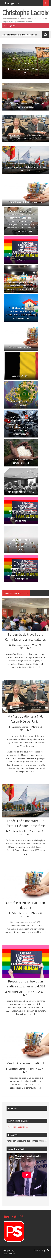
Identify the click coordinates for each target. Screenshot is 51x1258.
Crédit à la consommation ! (21, 347)
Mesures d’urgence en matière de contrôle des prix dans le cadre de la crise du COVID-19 (21, 286)
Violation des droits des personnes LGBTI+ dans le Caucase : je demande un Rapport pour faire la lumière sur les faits (21, 514)
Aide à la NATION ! (20, 375)
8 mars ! (25, 63)
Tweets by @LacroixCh (17, 1126)
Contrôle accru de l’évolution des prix (25, 202)
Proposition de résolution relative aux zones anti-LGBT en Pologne (20, 257)
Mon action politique (16, 593)
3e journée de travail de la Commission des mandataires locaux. (25, 105)
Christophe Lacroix (25, 12)
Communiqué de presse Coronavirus (20, 403)
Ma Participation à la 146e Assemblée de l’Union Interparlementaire (25, 137)
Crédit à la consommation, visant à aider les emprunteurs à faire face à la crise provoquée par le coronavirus (20, 313)
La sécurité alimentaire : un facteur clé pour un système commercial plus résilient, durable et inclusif (25, 167)
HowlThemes (8, 1253)
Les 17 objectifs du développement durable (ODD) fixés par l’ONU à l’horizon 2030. (20, 544)
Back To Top (39, 1250)
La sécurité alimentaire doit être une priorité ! (20, 461)
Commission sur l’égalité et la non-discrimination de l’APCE (20, 490)
